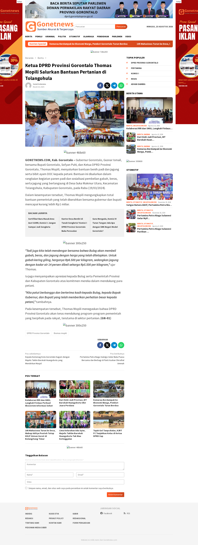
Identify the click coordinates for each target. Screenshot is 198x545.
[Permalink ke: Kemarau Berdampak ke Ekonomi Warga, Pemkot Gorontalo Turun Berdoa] (108, 389)
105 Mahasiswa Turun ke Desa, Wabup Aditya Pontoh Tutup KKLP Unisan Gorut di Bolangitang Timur (40, 434)
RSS (128, 513)
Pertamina (136, 68)
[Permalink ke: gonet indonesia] (28, 85)
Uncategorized (140, 126)
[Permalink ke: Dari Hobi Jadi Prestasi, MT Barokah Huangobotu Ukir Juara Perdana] (74, 389)
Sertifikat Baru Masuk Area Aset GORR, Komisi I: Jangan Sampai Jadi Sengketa (42, 223)
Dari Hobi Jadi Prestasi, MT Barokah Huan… (151, 138)
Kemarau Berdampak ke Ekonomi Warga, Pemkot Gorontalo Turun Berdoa (69, 44)
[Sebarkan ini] (100, 85)
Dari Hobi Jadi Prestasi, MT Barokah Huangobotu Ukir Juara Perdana (73, 403)
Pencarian (121, 26)
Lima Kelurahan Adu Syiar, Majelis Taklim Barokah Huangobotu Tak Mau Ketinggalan (72, 434)
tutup (19, 1)
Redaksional (79, 518)
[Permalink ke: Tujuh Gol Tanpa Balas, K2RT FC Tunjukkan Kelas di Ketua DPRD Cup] (108, 419)
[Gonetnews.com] (49, 26)
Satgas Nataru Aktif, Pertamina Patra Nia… (149, 205)
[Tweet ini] (107, 85)
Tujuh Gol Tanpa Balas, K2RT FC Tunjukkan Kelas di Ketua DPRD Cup (107, 433)
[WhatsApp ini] (121, 85)
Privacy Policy (56, 518)
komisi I (135, 73)
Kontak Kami (55, 523)
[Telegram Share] (114, 85)
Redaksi (29, 518)
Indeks (28, 513)
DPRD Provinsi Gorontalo (38, 333)
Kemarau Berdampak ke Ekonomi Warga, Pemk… (154, 150)
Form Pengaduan (81, 523)
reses (134, 79)
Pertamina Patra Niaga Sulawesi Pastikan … (154, 230)
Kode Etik (54, 513)
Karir (75, 513)
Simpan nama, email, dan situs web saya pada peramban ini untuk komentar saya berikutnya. (71, 488)
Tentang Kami (32, 523)
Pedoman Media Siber (36, 527)
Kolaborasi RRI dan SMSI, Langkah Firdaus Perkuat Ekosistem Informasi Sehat (39, 403)
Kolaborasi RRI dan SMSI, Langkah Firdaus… (149, 128)
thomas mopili (60, 333)
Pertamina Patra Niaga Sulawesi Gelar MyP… (154, 217)
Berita (129, 126)
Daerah (147, 134)
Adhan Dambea (138, 84)
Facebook (108, 513)
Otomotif (137, 202)
